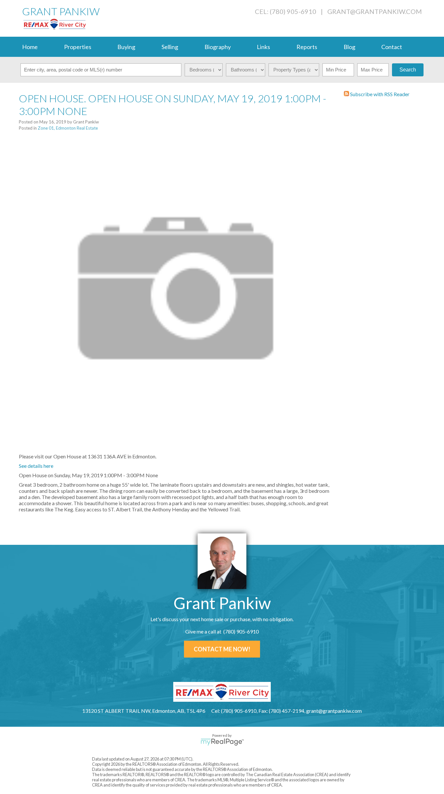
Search (407, 69)
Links (263, 46)
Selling (170, 46)
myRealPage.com (222, 742)
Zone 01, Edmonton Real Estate (68, 128)
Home (30, 46)
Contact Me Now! (222, 649)
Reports (306, 46)
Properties (77, 46)
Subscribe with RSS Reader (379, 94)
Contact (391, 46)
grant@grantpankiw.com (374, 11)
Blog (349, 46)
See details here (36, 466)
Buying (126, 46)
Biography (217, 46)
